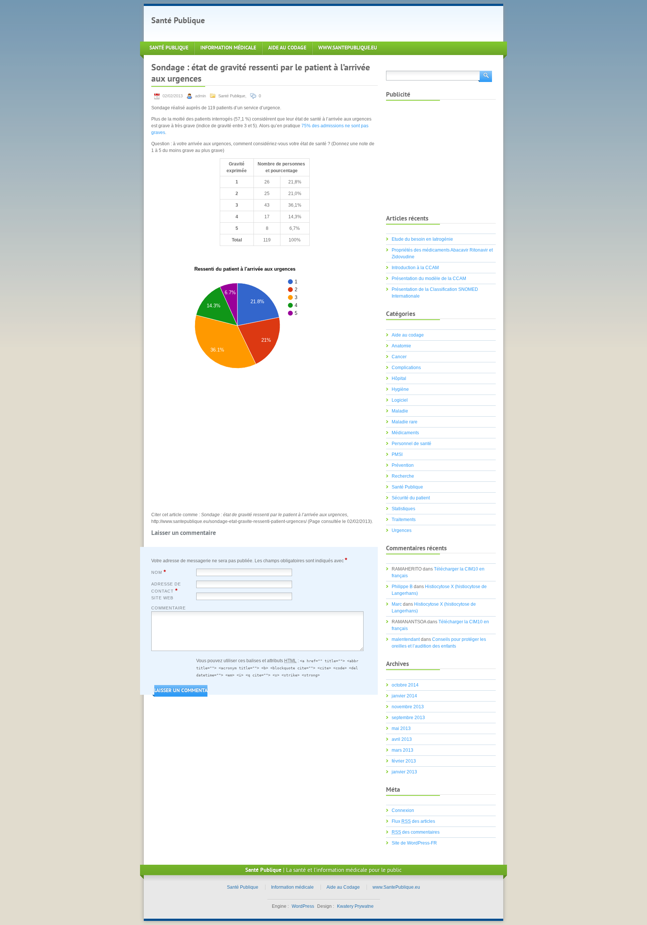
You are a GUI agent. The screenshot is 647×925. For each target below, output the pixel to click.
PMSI (397, 454)
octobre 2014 (405, 685)
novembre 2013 (408, 706)
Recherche (403, 476)
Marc (397, 604)
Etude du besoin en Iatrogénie (422, 239)
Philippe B (402, 586)
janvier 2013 (404, 772)
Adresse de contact (166, 588)
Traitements (404, 519)
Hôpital (399, 378)
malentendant (406, 639)
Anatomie (401, 346)
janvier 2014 (404, 696)
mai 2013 (401, 728)
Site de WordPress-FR (414, 843)
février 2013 (404, 761)
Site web (162, 598)
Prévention (403, 465)
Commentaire (168, 608)
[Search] (485, 76)
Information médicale (228, 48)
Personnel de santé (411, 443)
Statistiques (403, 508)
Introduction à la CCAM (415, 267)
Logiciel (400, 400)
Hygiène (400, 389)
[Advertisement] (351, 23)
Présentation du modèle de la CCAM (429, 278)
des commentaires (416, 832)
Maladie (400, 411)
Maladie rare (404, 422)
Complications (406, 367)
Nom (158, 572)
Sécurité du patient (411, 497)
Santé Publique (178, 21)
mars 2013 (402, 750)
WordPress (303, 906)
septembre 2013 (408, 717)
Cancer (399, 356)
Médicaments (405, 432)
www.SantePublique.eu (347, 48)
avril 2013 (402, 739)
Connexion (403, 810)
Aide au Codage (287, 48)
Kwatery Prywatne (355, 906)
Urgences (401, 530)
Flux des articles (413, 821)
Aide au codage (408, 335)
